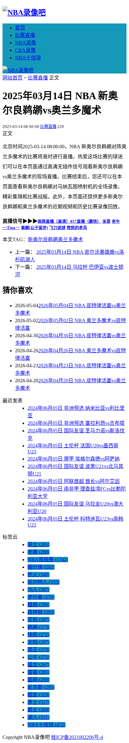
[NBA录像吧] (24, 12)
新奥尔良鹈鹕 (43, 239)
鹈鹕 (38, 627)
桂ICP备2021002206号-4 (77, 737)
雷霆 (38, 672)
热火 (38, 574)
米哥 (106, 221)
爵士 (38, 709)
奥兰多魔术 (70, 239)
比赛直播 (25, 35)
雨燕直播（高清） (54, 221)
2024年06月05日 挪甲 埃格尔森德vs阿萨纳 (74, 458)
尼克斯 (41, 687)
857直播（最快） (85, 221)
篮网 (38, 679)
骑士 (38, 544)
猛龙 (38, 664)
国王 (38, 649)
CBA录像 (25, 50)
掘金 (38, 694)
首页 (20, 27)
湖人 (38, 717)
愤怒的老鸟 (77, 227)
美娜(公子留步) (34, 227)
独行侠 (41, 567)
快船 (38, 634)
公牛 (38, 657)
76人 (38, 589)
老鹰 (38, 552)
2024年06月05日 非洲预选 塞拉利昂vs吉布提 (76, 423)
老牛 (116, 221)
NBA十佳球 (28, 57)
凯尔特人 (43, 582)
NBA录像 (25, 42)
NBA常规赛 (48, 559)
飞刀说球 (57, 227)
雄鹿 (38, 604)
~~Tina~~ (11, 227)
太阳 (38, 642)
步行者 (41, 597)
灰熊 (38, 619)
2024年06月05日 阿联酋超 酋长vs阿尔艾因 (74, 481)
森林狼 (41, 612)
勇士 (38, 702)
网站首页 (13, 77)
